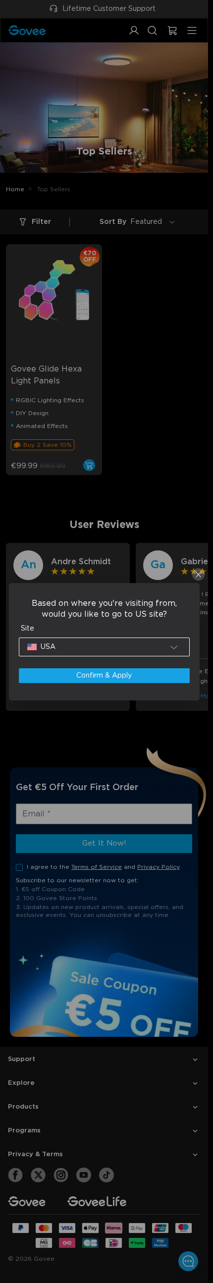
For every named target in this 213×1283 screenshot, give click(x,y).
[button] (104, 647)
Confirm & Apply (104, 675)
